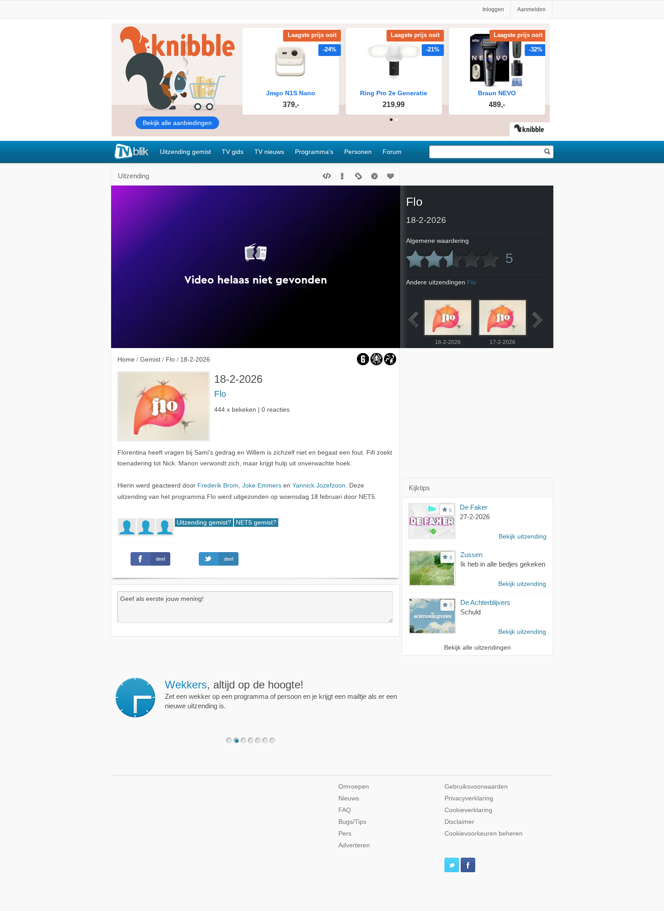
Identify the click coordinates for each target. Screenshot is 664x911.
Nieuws (348, 798)
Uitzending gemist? (204, 522)
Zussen (471, 554)
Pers (344, 833)
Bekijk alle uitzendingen (477, 647)
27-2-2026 (475, 517)
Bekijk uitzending (523, 536)
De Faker (473, 507)
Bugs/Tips (352, 821)
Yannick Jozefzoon (319, 485)
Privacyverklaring (468, 798)
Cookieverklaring (468, 810)
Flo (220, 394)
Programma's (314, 151)
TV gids (232, 151)
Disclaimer (459, 821)
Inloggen (493, 9)
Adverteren (354, 845)
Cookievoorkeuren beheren (483, 833)
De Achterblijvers (485, 602)
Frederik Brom (217, 485)
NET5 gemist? (256, 522)
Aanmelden (531, 9)
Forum (392, 151)
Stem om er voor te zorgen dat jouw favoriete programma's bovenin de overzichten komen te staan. (405, 694)
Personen (358, 151)
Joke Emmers (261, 485)
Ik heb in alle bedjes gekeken (502, 564)
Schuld (470, 612)
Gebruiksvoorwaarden (476, 786)
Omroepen (353, 786)
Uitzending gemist (185, 151)
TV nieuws (269, 151)
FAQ (344, 810)
